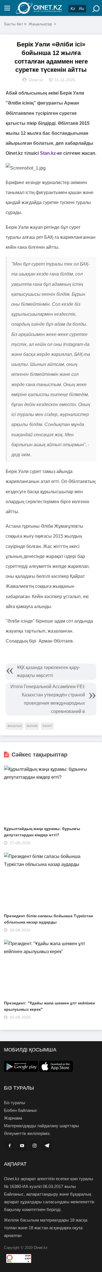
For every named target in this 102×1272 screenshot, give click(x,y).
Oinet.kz (41, 1248)
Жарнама (13, 1118)
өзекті (47, 726)
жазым (32, 726)
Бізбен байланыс (20, 1110)
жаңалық (14, 726)
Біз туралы (14, 1102)
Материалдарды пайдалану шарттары (41, 1125)
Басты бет (13, 24)
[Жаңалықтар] (51, 8)
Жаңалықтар (40, 24)
